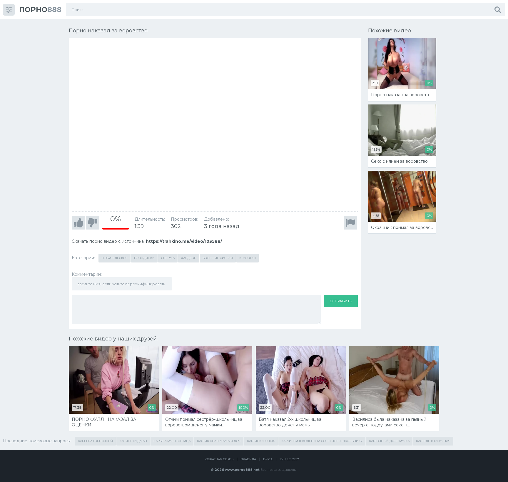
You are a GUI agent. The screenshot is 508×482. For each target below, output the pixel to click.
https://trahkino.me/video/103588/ (184, 241)
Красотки (247, 258)
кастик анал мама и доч (218, 441)
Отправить (341, 301)
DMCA (268, 459)
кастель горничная (433, 441)
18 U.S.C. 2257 (289, 459)
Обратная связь (219, 459)
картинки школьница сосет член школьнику (321, 441)
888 (40, 9)
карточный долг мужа (389, 441)
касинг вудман (133, 441)
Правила (248, 459)
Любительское (114, 258)
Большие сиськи (218, 258)
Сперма (168, 258)
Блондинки (144, 258)
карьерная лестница (171, 441)
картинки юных (261, 441)
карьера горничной (95, 441)
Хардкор (188, 258)
